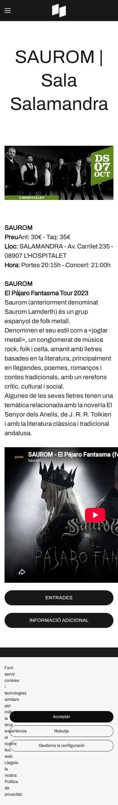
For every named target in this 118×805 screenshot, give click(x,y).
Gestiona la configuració (61, 745)
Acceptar (61, 716)
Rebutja (61, 731)
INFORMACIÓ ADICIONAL (59, 620)
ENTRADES (59, 597)
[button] (8, 10)
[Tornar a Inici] (59, 10)
